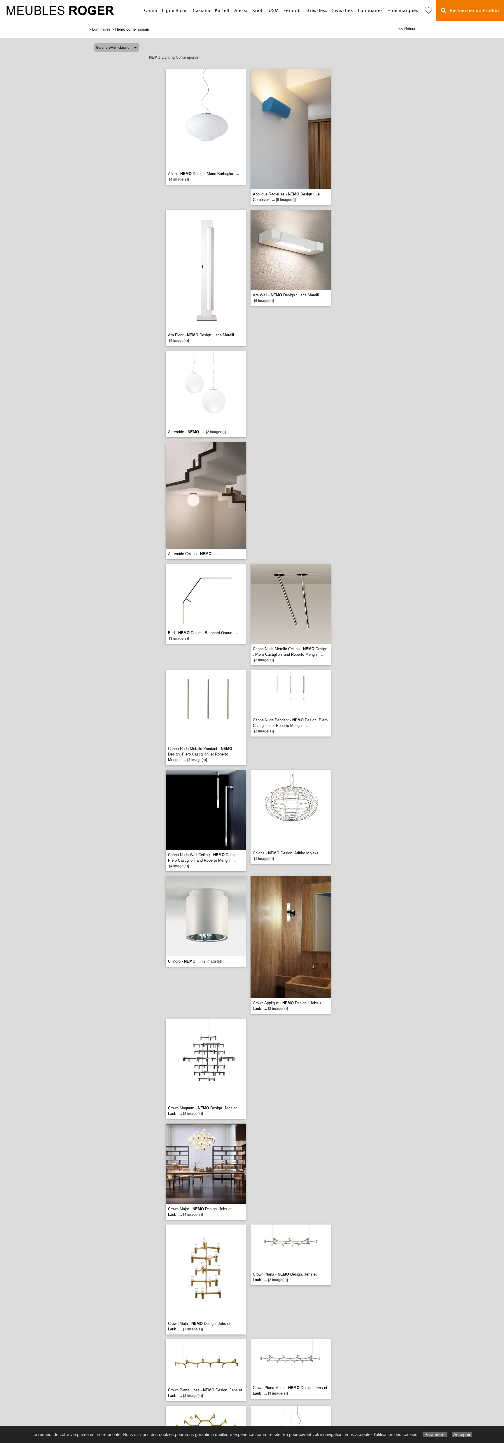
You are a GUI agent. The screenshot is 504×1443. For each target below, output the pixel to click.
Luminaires (370, 10)
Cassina (201, 10)
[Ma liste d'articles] (428, 10)
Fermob (292, 10)
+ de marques (403, 10)
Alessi (241, 10)
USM (274, 10)
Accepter (462, 1434)
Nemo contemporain (132, 29)
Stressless (316, 10)
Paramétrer (435, 1434)
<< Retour (406, 29)
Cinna (150, 10)
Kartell (222, 10)
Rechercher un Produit (472, 10)
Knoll (258, 10)
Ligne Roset (175, 10)
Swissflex (342, 10)
